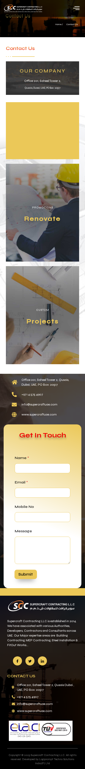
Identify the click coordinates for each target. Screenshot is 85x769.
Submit (25, 574)
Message (23, 531)
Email (21, 482)
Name (22, 458)
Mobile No (24, 506)
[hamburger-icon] (76, 8)
